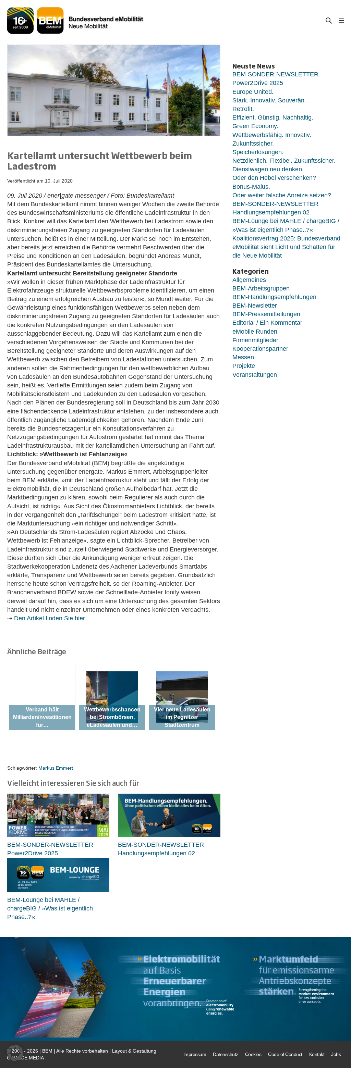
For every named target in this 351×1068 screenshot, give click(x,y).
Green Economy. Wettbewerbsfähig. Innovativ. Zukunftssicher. (271, 135)
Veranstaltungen (254, 374)
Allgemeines (249, 279)
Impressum (194, 1054)
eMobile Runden (254, 331)
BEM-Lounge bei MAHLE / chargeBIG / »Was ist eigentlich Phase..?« (50, 908)
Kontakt (317, 1054)
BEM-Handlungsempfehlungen (274, 297)
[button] (329, 20)
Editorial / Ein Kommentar (267, 322)
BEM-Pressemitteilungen (266, 314)
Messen (243, 357)
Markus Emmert (55, 768)
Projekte (243, 365)
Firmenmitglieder (255, 340)
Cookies (253, 1054)
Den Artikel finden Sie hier (49, 618)
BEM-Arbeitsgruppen (261, 288)
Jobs (336, 1054)
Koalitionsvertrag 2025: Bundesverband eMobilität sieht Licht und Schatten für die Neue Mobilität (286, 247)
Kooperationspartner (260, 348)
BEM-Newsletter (254, 305)
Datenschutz (225, 1054)
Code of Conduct (285, 1054)
